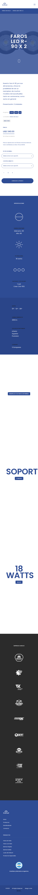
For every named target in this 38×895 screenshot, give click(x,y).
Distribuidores (7, 825)
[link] (19, 658)
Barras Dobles (7, 850)
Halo (16, 112)
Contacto (6, 828)
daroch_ (19, 891)
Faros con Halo (7, 843)
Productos (6, 822)
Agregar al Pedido (17, 181)
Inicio (4, 819)
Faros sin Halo (6, 10)
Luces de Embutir (8, 853)
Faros (11, 112)
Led (20, 112)
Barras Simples (7, 846)
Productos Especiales (9, 856)
